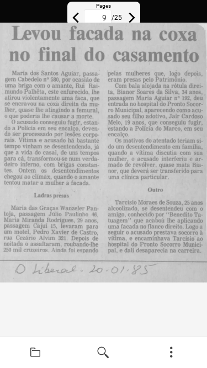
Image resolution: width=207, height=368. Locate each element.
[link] (35, 352)
